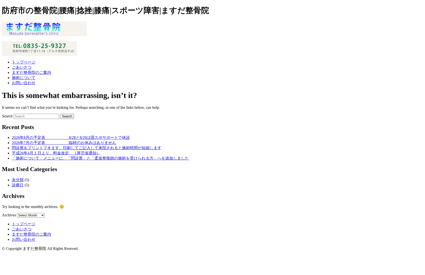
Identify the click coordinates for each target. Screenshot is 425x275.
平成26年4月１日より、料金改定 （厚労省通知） (56, 153)
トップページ (23, 62)
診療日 (18, 185)
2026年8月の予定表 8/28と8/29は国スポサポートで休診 (71, 137)
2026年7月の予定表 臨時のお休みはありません (64, 143)
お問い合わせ (23, 83)
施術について (23, 78)
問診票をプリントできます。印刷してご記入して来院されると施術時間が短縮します (86, 148)
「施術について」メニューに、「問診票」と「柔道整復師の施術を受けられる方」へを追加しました (100, 158)
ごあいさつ (21, 67)
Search (7, 116)
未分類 (18, 180)
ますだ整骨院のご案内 (31, 72)
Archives (9, 215)
